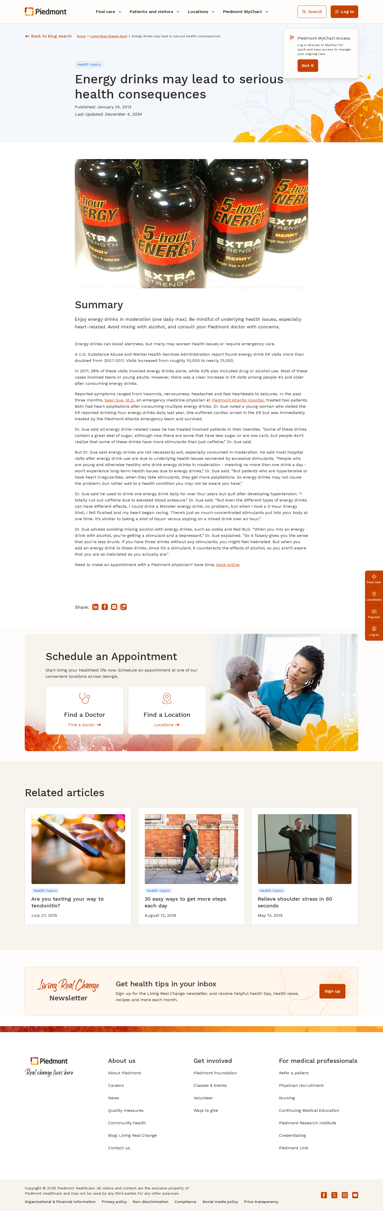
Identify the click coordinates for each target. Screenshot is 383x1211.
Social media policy (220, 1202)
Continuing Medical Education (309, 1110)
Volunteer (203, 1097)
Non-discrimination (150, 1202)
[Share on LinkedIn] (95, 607)
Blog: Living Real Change (132, 1135)
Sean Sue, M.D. (119, 400)
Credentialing (292, 1135)
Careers (116, 1085)
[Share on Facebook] (105, 607)
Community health (127, 1122)
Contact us (119, 1147)
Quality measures (126, 1110)
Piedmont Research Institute (307, 1122)
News (113, 1097)
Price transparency (261, 1202)
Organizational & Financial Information (60, 1202)
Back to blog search (51, 36)
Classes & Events (210, 1085)
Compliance (185, 1202)
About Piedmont (124, 1072)
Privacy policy (114, 1202)
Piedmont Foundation (215, 1072)
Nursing (287, 1097)
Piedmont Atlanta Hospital (238, 400)
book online (227, 564)
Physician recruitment (301, 1085)
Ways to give (206, 1110)
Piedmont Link (293, 1147)
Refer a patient (294, 1072)
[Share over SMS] (123, 607)
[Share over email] (114, 607)
